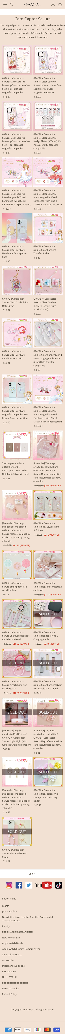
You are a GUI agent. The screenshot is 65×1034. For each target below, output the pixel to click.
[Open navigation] (5, 4)
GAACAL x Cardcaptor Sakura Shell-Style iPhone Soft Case (46, 527)
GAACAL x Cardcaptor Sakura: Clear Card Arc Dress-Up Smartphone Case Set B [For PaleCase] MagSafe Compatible (47, 85)
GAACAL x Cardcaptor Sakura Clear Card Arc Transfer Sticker (44, 250)
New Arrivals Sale (11, 937)
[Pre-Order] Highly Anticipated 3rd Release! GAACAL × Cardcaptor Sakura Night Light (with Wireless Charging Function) (16, 737)
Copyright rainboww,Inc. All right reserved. (32, 1009)
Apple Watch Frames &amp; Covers (21, 948)
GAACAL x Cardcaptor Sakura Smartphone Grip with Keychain (14, 586)
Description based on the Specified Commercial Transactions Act (27, 918)
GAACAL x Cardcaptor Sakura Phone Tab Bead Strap (14, 853)
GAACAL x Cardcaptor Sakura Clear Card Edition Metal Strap (15, 302)
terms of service (10, 988)
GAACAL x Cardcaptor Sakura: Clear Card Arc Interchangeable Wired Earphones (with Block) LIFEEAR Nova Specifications (16, 197)
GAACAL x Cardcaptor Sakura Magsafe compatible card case (47, 586)
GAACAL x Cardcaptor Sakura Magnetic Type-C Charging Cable (45, 636)
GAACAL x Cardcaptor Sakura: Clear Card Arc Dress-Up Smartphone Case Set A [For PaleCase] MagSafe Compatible (16, 141)
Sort (31, 873)
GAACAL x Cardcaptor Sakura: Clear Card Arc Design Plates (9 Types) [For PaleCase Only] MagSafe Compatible (47, 141)
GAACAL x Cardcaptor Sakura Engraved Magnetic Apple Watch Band (15, 636)
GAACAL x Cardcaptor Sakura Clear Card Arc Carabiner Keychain (13, 355)
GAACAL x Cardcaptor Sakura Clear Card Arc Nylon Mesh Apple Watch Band (47, 685)
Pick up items (9, 971)
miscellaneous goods (13, 965)
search (5, 905)
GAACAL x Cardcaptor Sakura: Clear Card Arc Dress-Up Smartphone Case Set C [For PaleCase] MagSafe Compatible (16, 85)
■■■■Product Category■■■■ (17, 931)
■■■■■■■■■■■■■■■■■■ (15, 982)
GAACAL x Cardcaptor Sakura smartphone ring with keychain (14, 685)
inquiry (6, 926)
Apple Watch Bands (12, 943)
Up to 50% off (9, 977)
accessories (8, 960)
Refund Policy (9, 994)
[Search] (12, 4)
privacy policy (9, 911)
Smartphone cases (12, 954)
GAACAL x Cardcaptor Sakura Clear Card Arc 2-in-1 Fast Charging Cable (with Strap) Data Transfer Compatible (47, 358)
